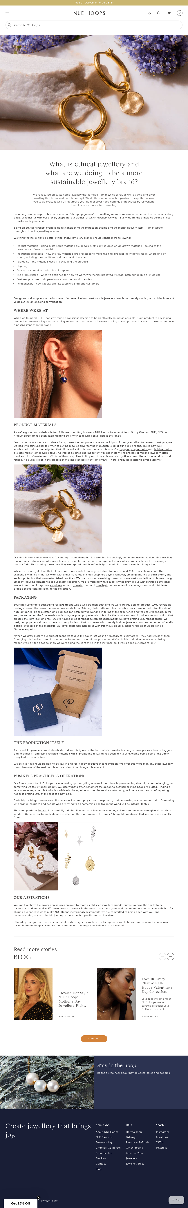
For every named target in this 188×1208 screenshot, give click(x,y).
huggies (124, 449)
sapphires (56, 585)
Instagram (162, 1132)
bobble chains (163, 449)
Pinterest (161, 1147)
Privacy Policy (49, 1200)
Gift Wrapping (134, 1147)
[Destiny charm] (58, 373)
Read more (67, 1016)
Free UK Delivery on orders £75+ (94, 2)
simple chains (139, 449)
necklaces (25, 753)
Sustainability (104, 1142)
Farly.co (42, 810)
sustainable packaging (39, 604)
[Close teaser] (38, 1198)
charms (66, 571)
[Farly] (58, 856)
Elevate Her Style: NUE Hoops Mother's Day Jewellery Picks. (74, 999)
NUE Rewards (104, 1137)
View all (94, 1038)
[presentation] (162, 956)
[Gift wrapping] (58, 691)
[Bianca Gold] (58, 508)
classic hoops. (133, 445)
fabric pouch (129, 608)
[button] (20, 1203)
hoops (157, 750)
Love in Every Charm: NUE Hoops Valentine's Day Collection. (157, 985)
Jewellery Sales (135, 1163)
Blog (99, 1169)
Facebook (162, 1137)
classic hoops (27, 557)
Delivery (130, 1137)
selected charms (81, 452)
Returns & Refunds (137, 1142)
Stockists (101, 1158)
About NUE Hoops (107, 1132)
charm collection (69, 581)
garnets (77, 585)
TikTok (160, 1142)
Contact (101, 1163)
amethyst (101, 585)
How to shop (134, 1132)
